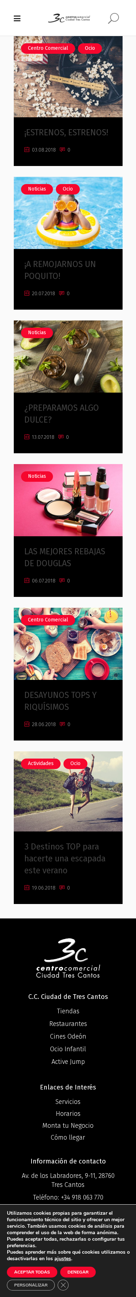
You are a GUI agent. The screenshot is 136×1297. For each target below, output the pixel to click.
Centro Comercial (48, 48)
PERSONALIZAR (31, 1285)
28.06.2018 (43, 724)
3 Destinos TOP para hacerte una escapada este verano (65, 858)
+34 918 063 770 (82, 1197)
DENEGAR (77, 1272)
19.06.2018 (42, 888)
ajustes (62, 1258)
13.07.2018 (42, 437)
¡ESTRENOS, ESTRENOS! (66, 132)
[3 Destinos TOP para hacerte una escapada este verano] (68, 791)
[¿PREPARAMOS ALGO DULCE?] (68, 356)
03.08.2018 (43, 150)
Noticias (37, 189)
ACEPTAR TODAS (32, 1272)
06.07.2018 (42, 581)
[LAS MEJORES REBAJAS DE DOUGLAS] (68, 500)
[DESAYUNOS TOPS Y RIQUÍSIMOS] (68, 644)
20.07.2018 (42, 294)
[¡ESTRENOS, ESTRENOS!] (68, 76)
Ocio (90, 48)
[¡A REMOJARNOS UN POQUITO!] (68, 213)
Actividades (41, 763)
